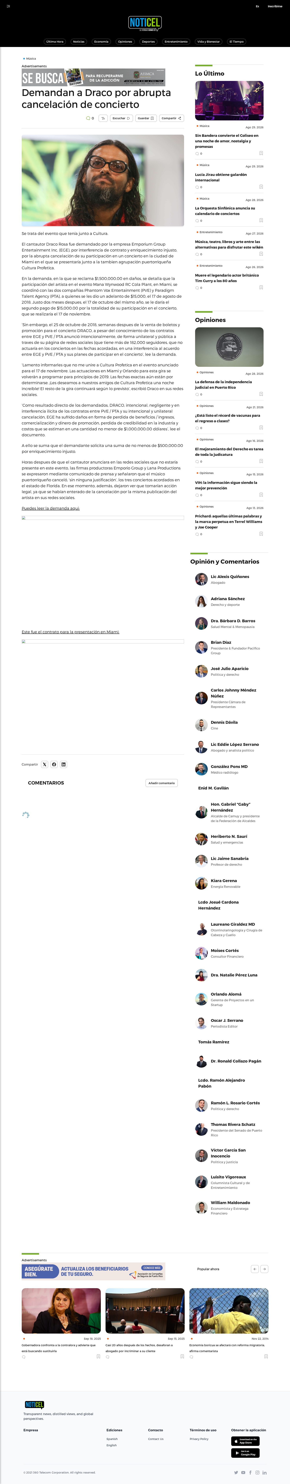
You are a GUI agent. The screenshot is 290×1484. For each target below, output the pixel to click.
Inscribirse (275, 6)
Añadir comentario (162, 783)
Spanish (112, 1439)
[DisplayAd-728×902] (103, 77)
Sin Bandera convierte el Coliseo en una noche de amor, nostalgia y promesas (226, 140)
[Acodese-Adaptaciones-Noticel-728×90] (93, 1271)
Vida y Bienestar (208, 41)
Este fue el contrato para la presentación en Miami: (70, 631)
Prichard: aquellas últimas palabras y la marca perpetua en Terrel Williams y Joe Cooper (228, 521)
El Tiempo (237, 41)
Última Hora (54, 41)
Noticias (78, 41)
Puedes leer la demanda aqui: (51, 508)
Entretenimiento (176, 41)
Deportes (148, 41)
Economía (101, 41)
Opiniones (125, 41)
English (112, 1445)
